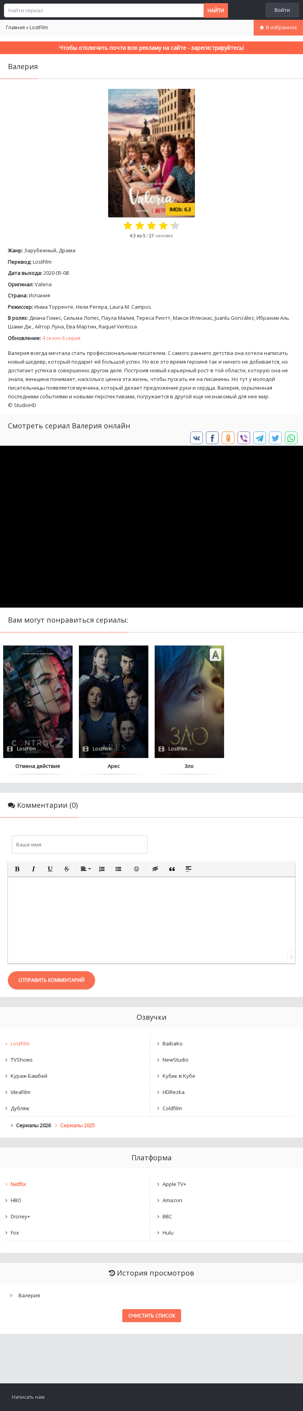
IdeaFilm (20, 1092)
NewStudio (176, 1059)
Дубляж (20, 1108)
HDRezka (174, 1092)
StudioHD (25, 405)
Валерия (29, 1295)
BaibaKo (173, 1043)
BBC (167, 1216)
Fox (15, 1232)
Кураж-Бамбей (29, 1075)
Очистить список (151, 1315)
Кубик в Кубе (179, 1075)
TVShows (22, 1059)
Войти (282, 9)
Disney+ (20, 1216)
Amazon (172, 1200)
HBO (16, 1200)
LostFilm (42, 261)
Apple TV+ (174, 1184)
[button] (16, 868)
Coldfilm (172, 1108)
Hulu (168, 1232)
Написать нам (28, 1397)
